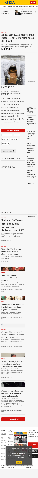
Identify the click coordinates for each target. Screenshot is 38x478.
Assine (33, 2)
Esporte (3, 445)
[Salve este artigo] (9, 49)
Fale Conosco (28, 466)
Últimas (5, 12)
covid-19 (14, 139)
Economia (4, 451)
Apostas (10, 434)
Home (4, 6)
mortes (5, 139)
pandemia (5, 143)
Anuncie (34, 465)
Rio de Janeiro (23, 6)
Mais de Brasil (14, 419)
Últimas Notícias (13, 6)
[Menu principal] (3, 2)
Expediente (21, 465)
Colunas (3, 448)
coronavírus (6, 135)
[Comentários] (11, 49)
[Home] (10, 3)
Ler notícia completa (13, 130)
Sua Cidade (10, 431)
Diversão (32, 6)
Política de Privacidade (18, 453)
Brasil (4, 32)
